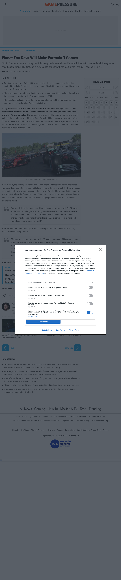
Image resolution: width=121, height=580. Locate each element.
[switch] (90, 287)
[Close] (101, 250)
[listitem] (60, 282)
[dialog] (60, 290)
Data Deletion (47, 330)
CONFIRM (43, 321)
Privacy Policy (74, 330)
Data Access (60, 330)
